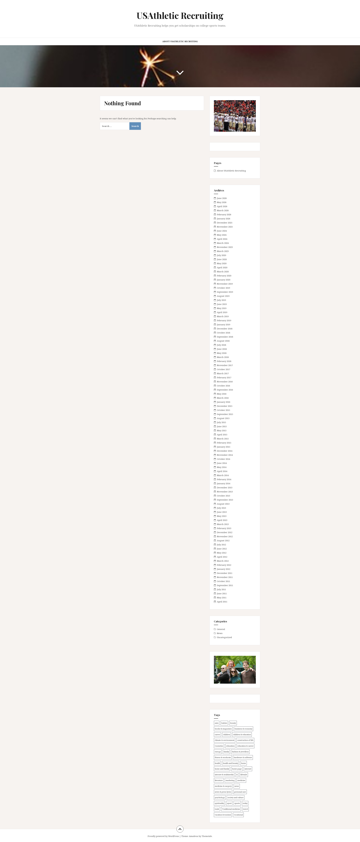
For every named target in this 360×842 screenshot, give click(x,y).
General (221, 629)
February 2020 (224, 275)
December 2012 (224, 532)
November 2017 (225, 365)
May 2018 (221, 353)
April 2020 (222, 267)
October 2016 (223, 385)
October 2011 (223, 581)
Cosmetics (219, 746)
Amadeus (193, 836)
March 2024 (223, 243)
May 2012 (221, 552)
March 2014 (223, 475)
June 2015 (222, 426)
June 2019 (222, 304)
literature (219, 780)
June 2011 (222, 593)
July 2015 (221, 422)
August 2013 (223, 503)
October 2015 (223, 410)
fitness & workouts (223, 757)
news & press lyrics (223, 792)
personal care (240, 792)
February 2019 (224, 320)
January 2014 (223, 483)
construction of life (245, 740)
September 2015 (225, 414)
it (237, 774)
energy (218, 751)
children (226, 734)
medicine (241, 780)
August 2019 (223, 296)
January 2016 (223, 401)
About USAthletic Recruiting (180, 41)
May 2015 (221, 430)
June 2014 (222, 463)
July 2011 (221, 589)
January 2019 (223, 324)
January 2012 (223, 569)
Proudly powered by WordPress (163, 836)
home (243, 763)
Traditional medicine (231, 809)
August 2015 (223, 418)
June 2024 (222, 230)
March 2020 (223, 271)
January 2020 (223, 279)
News (219, 633)
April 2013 (222, 520)
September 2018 (225, 336)
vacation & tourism (223, 814)
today (245, 803)
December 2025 (224, 222)
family (226, 751)
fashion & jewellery (240, 751)
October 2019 (223, 287)
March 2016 (223, 397)
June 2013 (222, 512)
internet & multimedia (224, 774)
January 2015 (223, 446)
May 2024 (221, 234)
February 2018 (224, 361)
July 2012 (221, 544)
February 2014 (224, 479)
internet (248, 769)
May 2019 (221, 308)
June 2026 (222, 198)
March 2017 (223, 373)
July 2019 (221, 300)
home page (237, 769)
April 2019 (222, 312)
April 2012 (222, 556)
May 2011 (221, 597)
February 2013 (224, 528)
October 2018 (223, 332)
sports (237, 803)
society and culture (236, 797)
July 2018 (221, 344)
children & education (242, 734)
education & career (245, 746)
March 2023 (223, 251)
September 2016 (225, 389)
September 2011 (225, 585)
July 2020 (221, 255)
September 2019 (225, 291)
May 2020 (221, 263)
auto (217, 723)
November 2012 (225, 536)
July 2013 (221, 507)
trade (217, 809)
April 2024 (222, 238)
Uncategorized (224, 637)
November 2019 (225, 283)
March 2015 (223, 438)
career (217, 734)
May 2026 (221, 202)
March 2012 (223, 560)
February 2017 (224, 377)
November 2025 (225, 226)
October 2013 (223, 495)
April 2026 (222, 206)
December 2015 (224, 406)
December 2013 (224, 487)
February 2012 (224, 564)
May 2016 (221, 393)
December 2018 (224, 328)
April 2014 (222, 471)
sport (229, 803)
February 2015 (224, 442)
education (230, 746)
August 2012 (223, 540)
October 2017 (223, 369)
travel (245, 809)
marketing (230, 780)
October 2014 (223, 459)
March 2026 (223, 210)
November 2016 (225, 381)
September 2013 (225, 499)
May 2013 (221, 516)
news (236, 786)
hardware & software (243, 757)
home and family (222, 769)
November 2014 (225, 454)
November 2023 (225, 247)
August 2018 (223, 340)
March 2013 (223, 524)
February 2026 (224, 214)
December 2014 (224, 450)
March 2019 (223, 316)
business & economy (243, 728)
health (217, 763)
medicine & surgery (223, 786)
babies (224, 723)
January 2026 (223, 218)
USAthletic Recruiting (180, 15)
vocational (238, 814)
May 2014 (221, 467)
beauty (233, 723)
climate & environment (224, 740)
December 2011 (224, 573)
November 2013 (225, 491)
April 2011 (222, 601)
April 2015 (222, 434)
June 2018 (222, 349)
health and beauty (230, 763)
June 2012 (222, 548)
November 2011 (225, 577)
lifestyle (243, 774)
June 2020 (222, 259)
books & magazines (223, 728)
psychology (220, 797)
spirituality (219, 803)
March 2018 (223, 357)
